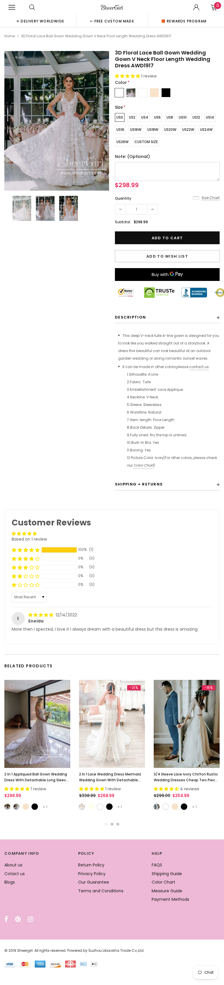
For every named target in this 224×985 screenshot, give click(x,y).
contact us (199, 366)
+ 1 (45, 806)
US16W (135, 129)
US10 (183, 117)
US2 (132, 117)
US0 (119, 117)
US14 (210, 117)
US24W (206, 129)
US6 (157, 117)
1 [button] (106, 824)
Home (9, 36)
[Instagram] (30, 919)
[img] (41, 615)
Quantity (123, 198)
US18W (152, 129)
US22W (188, 129)
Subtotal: (123, 221)
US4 (144, 117)
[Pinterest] (18, 919)
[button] (128, 76)
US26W (122, 141)
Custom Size (146, 141)
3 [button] (117, 824)
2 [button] (112, 824)
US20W (170, 129)
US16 (120, 129)
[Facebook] (6, 919)
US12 (196, 117)
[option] (40, 21)
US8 (170, 117)
